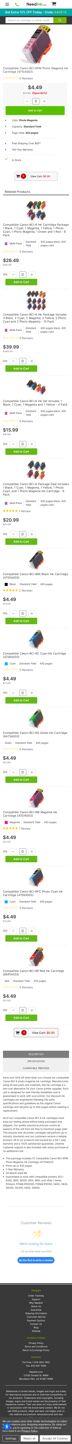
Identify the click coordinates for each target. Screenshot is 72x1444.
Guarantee (36, 1310)
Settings (10, 1438)
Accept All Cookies (55, 1438)
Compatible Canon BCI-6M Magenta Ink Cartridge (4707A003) (30, 813)
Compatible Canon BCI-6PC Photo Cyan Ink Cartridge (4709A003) (33, 893)
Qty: (5, 274)
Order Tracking (36, 1295)
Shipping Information (36, 1313)
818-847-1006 (38, 1365)
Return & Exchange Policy (36, 1350)
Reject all (29, 1438)
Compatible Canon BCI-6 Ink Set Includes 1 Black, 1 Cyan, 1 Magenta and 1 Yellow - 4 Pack (35, 402)
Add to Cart (21, 282)
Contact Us (36, 1324)
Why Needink (36, 1303)
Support (36, 1299)
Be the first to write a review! (36, 1260)
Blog (36, 1327)
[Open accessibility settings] (6, 1426)
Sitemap (36, 1331)
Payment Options (36, 1320)
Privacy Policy (36, 1343)
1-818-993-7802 (41, 1362)
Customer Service (36, 1317)
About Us (36, 1306)
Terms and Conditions (36, 1346)
